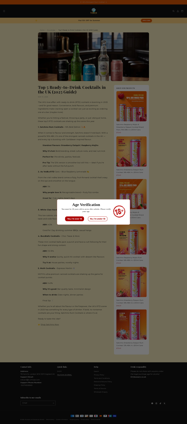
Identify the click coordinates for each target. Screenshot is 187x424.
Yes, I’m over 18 (74, 219)
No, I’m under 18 (97, 219)
